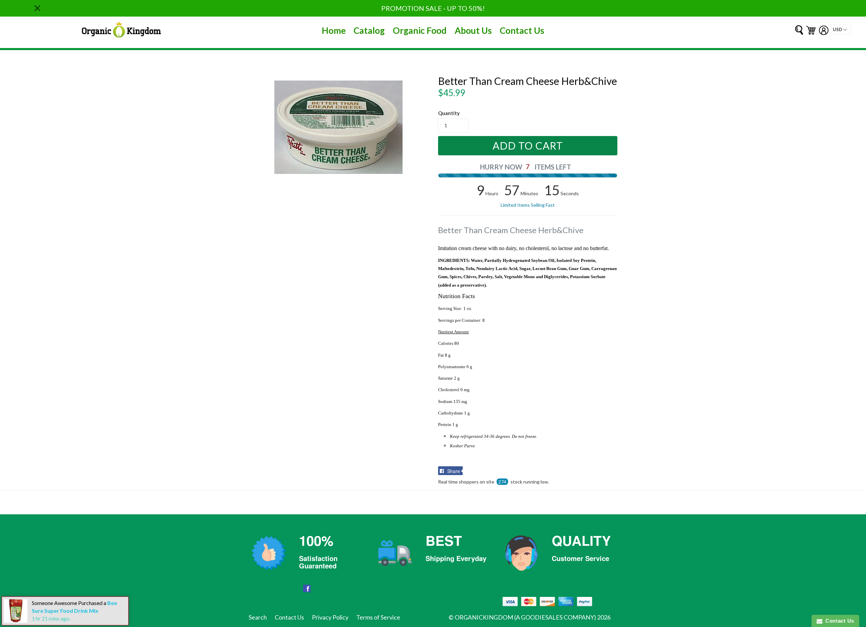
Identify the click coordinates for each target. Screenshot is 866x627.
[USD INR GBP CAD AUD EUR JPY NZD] (841, 29)
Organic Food (420, 30)
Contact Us (522, 30)
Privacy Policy (330, 617)
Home (334, 30)
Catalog (369, 30)
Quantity (449, 113)
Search (258, 617)
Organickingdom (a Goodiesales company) (525, 617)
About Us (473, 30)
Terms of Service (378, 617)
